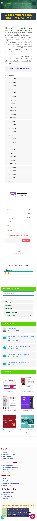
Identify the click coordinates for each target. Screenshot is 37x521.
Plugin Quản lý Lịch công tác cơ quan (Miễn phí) (21, 337)
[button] (32, 516)
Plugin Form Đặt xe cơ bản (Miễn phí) (19, 346)
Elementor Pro (12, 328)
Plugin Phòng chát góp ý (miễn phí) (18, 362)
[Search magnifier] (33, 293)
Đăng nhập (26, 240)
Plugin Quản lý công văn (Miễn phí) (18, 354)
